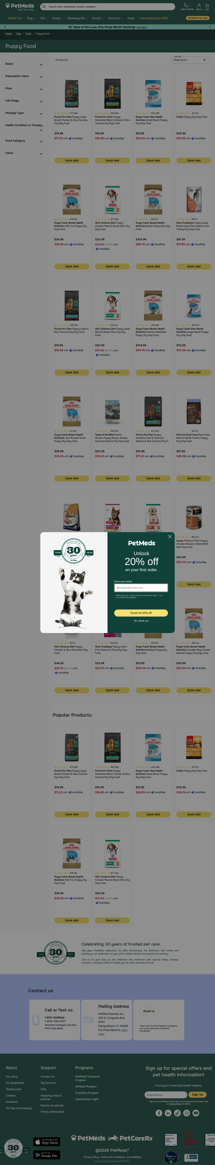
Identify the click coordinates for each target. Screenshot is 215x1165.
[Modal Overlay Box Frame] (107, 582)
